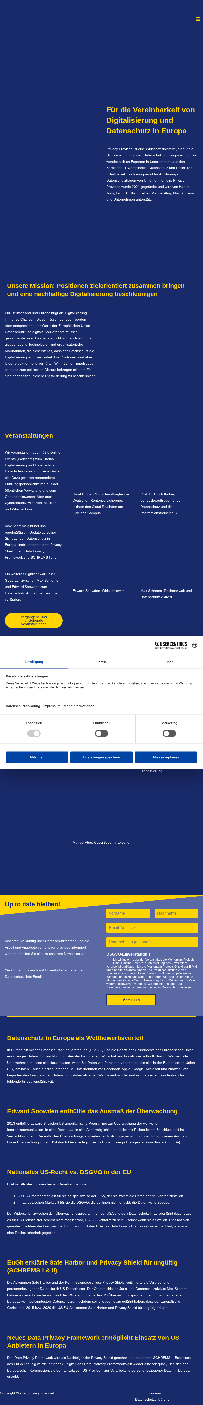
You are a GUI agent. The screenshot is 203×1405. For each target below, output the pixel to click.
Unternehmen (124, 199)
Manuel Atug (161, 193)
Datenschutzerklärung (152, 1399)
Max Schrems (184, 193)
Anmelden (131, 1000)
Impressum (152, 1393)
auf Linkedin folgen (54, 970)
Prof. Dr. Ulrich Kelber (133, 193)
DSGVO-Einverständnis (129, 954)
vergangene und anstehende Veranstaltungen (34, 620)
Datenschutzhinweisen (177, 987)
